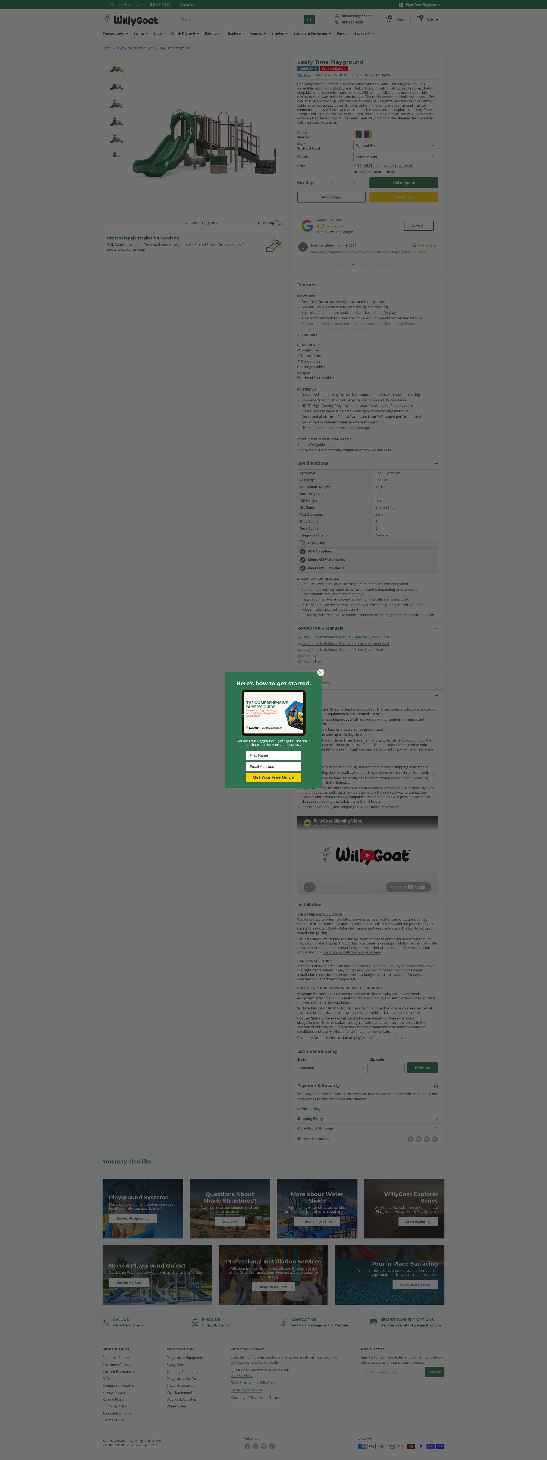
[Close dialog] (321, 673)
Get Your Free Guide (273, 777)
